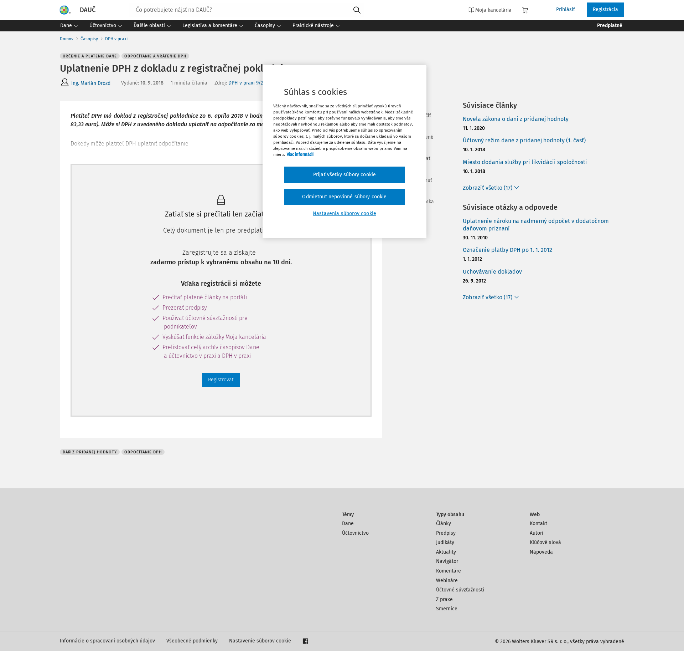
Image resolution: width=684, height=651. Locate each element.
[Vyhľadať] (357, 10)
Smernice (446, 609)
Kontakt (538, 523)
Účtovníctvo (355, 533)
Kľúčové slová (545, 542)
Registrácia (605, 9)
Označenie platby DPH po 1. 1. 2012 (507, 249)
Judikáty (445, 542)
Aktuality (446, 552)
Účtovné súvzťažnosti (460, 590)
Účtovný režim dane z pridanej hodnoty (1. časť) (524, 140)
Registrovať (221, 380)
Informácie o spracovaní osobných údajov (107, 641)
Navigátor (447, 561)
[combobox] (247, 10)
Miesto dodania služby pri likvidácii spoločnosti (525, 162)
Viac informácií (300, 154)
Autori (536, 533)
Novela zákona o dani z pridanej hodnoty (516, 119)
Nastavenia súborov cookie (344, 213)
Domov (66, 38)
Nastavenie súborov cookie (260, 641)
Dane (348, 523)
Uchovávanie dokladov (492, 271)
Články (443, 523)
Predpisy (446, 533)
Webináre (447, 581)
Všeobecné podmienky (192, 641)
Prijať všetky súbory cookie (344, 175)
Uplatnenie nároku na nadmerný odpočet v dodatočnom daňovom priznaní (536, 225)
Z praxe (444, 599)
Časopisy (89, 38)
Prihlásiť (565, 9)
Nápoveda (541, 552)
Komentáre (448, 571)
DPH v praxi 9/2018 (249, 83)
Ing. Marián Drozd (90, 83)
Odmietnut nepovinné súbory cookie (344, 197)
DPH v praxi (116, 38)
